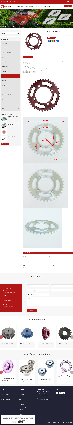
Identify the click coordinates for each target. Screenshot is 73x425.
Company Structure (5, 397)
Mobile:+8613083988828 (44, 395)
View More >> (5, 346)
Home (18, 6)
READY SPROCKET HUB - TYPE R (13, 117)
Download (37, 6)
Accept (20, 422)
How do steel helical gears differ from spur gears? (7, 379)
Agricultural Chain (11, 136)
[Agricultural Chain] (4, 138)
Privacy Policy (69, 422)
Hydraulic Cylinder (7, 94)
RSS (59, 422)
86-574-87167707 (8, 300)
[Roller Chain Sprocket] (46, 333)
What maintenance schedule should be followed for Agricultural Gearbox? (26, 379)
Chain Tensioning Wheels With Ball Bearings (14, 124)
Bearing (4, 99)
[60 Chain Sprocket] (65, 333)
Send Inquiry (43, 6)
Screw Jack (5, 66)
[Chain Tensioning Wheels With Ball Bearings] (4, 125)
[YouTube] (67, 1)
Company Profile (5, 392)
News (32, 6)
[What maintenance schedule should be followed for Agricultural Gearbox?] (27, 368)
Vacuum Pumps (6, 71)
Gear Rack (5, 48)
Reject (14, 422)
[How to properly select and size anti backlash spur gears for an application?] (46, 367)
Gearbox (4, 104)
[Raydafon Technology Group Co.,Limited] (6, 6)
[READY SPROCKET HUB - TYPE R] (4, 118)
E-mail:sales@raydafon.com (45, 393)
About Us (23, 6)
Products (28, 6)
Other (3, 90)
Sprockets (13, 26)
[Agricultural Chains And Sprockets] (4, 132)
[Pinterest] (68, 1)
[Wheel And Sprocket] (8, 333)
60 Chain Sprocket (62, 343)
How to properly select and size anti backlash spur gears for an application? (45, 377)
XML (63, 422)
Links (48, 422)
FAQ (2, 404)
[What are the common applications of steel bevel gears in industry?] (65, 368)
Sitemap (54, 422)
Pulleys (4, 85)
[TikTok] (63, 393)
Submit (32, 310)
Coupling (4, 43)
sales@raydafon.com (7, 1)
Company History (5, 394)
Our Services (4, 402)
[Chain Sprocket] (27, 333)
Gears (3, 108)
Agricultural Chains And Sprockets (13, 130)
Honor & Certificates (5, 399)
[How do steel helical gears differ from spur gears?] (8, 368)
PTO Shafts (5, 62)
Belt (3, 57)
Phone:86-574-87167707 (44, 391)
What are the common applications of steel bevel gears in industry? (64, 379)
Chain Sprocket (24, 343)
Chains (4, 80)
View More (4, 143)
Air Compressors (6, 52)
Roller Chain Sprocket (44, 343)
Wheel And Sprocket (7, 343)
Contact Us (49, 6)
